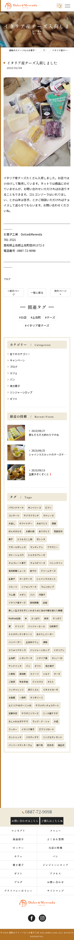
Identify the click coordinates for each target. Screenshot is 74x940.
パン (12, 379)
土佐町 (12, 658)
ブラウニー (52, 547)
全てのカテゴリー (20, 354)
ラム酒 (12, 594)
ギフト (13, 399)
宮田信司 (58, 531)
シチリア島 (42, 658)
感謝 (54, 523)
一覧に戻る (37, 292)
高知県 (22, 673)
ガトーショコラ (16, 555)
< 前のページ (14, 292)
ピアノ (48, 507)
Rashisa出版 (14, 618)
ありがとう (44, 531)
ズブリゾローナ (46, 729)
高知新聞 (34, 602)
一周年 (22, 697)
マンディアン (36, 547)
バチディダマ (32, 737)
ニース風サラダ (50, 713)
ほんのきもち (15, 531)
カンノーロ (57, 658)
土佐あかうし (32, 642)
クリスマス (37, 681)
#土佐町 (36, 317)
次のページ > (60, 292)
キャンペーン (17, 360)
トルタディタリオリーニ (20, 634)
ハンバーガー (15, 642)
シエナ (46, 673)
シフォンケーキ (29, 586)
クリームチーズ (48, 570)
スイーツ (34, 673)
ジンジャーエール (36, 626)
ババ (32, 594)
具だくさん (33, 689)
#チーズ (50, 317)
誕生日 (61, 745)
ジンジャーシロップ (21, 392)
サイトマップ (55, 890)
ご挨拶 (12, 681)
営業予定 (13, 713)
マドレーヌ (48, 515)
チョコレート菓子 (17, 562)
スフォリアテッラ (17, 650)
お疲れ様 (30, 531)
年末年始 (23, 681)
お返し (12, 523)
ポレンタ (41, 539)
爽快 (46, 618)
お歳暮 (12, 697)
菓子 (11, 539)
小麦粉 (12, 673)
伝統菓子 (53, 626)
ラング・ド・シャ (41, 721)
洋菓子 (42, 594)
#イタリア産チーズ (37, 325)
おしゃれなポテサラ (18, 721)
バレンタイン (56, 562)
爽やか (33, 570)
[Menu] (67, 6)
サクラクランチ (31, 515)
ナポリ (22, 594)
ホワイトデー (25, 523)
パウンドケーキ (16, 507)
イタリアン (59, 650)
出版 (45, 602)
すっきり (57, 618)
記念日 (50, 745)
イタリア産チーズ (17, 602)
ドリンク (19, 626)
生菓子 (12, 578)
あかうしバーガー (45, 634)
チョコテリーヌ (37, 562)
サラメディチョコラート (47, 705)
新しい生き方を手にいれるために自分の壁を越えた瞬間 (36, 610)
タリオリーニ (36, 697)
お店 (56, 721)
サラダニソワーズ (30, 713)
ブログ (7, 279)
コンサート (14, 515)
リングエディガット (52, 737)
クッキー (13, 729)
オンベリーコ (34, 507)
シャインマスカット (46, 578)
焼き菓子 (15, 386)
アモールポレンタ (17, 547)
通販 (45, 642)
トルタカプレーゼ (36, 555)
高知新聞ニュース (17, 570)
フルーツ (13, 586)
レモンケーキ (25, 658)
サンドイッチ (15, 665)
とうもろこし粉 (24, 539)
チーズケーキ (25, 578)
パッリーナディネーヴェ (20, 745)
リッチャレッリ (16, 689)
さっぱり (35, 618)
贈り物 (39, 745)
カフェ (13, 373)
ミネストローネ (50, 689)
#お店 (23, 317)
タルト (50, 681)
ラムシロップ (47, 586)
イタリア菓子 (28, 729)
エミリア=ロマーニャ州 (20, 705)
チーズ (57, 673)
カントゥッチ (15, 737)
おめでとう (42, 523)
